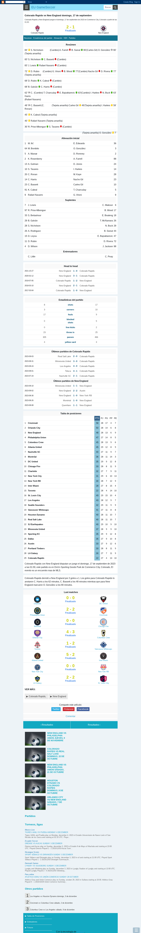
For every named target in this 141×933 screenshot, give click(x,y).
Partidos (72, 38)
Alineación (58, 38)
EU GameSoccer (43, 7)
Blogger (80, 932)
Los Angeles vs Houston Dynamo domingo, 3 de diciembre (53, 896)
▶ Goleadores (31, 922)
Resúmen (28, 38)
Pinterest (69, 709)
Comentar (70, 716)
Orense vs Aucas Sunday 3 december (43, 843)
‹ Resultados (47, 725)
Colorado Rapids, (38, 696)
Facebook (83, 709)
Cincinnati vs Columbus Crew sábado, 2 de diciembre (51, 903)
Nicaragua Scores (32, 852)
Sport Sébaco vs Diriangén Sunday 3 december (49, 855)
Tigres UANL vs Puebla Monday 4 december (46, 832)
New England (59, 696)
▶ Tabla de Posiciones (34, 916)
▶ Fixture (29, 927)
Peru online (29, 874)
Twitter (56, 709)
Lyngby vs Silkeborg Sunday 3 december (45, 866)
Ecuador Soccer (31, 841)
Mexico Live (30, 830)
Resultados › (94, 725)
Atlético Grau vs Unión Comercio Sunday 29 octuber (51, 877)
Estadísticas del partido (42, 38)
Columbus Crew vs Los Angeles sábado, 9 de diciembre (52, 910)
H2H (65, 38)
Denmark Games (31, 863)
